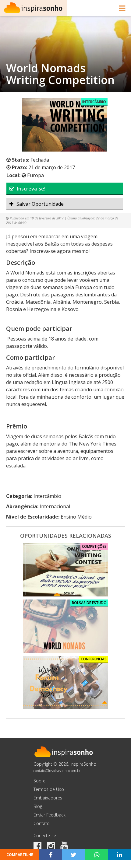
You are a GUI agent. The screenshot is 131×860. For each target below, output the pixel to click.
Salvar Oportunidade (40, 204)
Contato (42, 823)
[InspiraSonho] (33, 8)
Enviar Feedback (50, 815)
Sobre (39, 781)
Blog (38, 806)
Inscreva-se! (31, 188)
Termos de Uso (49, 789)
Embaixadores (48, 798)
